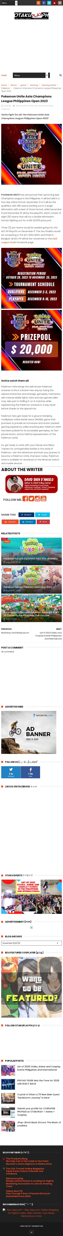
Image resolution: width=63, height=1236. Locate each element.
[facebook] (44, 3)
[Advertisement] (31, 45)
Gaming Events (49, 85)
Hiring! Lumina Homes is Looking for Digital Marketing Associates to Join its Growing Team (30, 1184)
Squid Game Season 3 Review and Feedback (24, 1172)
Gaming (34, 85)
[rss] (38, 3)
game (23, 85)
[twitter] (49, 3)
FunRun (7, 598)
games (7, 570)
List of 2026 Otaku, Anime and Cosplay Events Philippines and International (38, 1068)
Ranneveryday (14, 1178)
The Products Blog (16, 1158)
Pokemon (5, 88)
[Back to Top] (31, 1232)
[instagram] (60, 3)
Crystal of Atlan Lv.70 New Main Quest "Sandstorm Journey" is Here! (38, 1096)
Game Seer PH (14, 1191)
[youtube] (54, 3)
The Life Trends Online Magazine (25, 1168)
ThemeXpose (37, 1226)
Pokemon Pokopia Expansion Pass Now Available (31, 558)
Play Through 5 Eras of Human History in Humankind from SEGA (28, 1195)
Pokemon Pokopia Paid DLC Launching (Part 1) (29, 587)
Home (4, 75)
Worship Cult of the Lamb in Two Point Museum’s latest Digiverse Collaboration (29, 1162)
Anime (14, 85)
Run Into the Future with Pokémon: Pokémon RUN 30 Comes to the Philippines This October (30, 614)
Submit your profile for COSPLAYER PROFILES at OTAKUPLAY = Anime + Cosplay (36, 1111)
